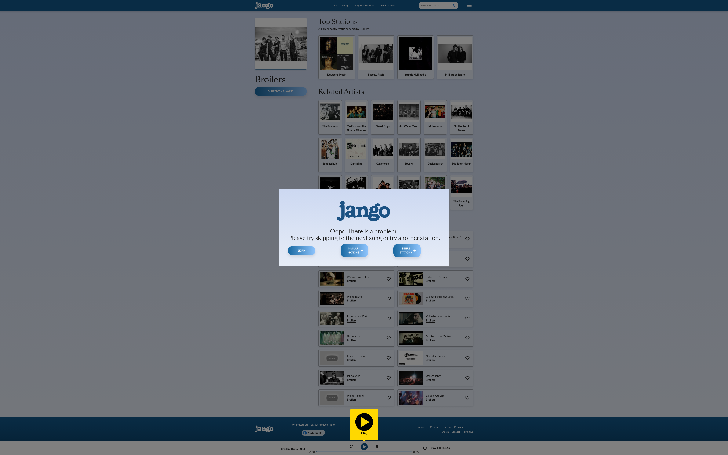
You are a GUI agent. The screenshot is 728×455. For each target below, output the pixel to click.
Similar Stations (353, 250)
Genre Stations (406, 250)
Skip (300, 250)
